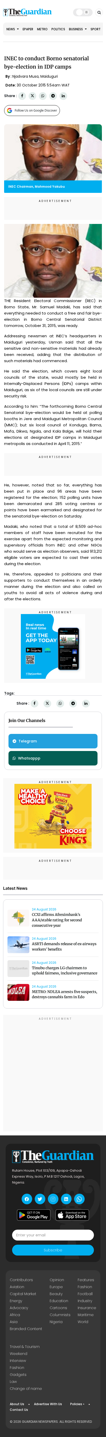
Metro (42, 29)
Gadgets (18, 1374)
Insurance (87, 1307)
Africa (15, 1314)
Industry (85, 1300)
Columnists (60, 1314)
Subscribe (53, 1250)
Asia (13, 1321)
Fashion (85, 1286)
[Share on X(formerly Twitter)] (32, 96)
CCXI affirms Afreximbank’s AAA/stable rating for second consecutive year (57, 920)
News (11, 29)
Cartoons (58, 1307)
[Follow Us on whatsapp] (79, 1199)
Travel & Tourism (25, 1346)
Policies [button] (76, 1404)
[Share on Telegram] (53, 96)
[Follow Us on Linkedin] (66, 1199)
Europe (56, 1286)
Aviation (17, 1286)
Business (76, 29)
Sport (96, 29)
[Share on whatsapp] (42, 96)
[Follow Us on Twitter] (40, 1199)
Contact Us (19, 1409)
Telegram (28, 741)
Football (85, 1293)
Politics (58, 29)
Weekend (18, 1353)
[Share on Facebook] (22, 96)
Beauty (56, 1293)
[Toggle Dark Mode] (82, 12)
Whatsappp (29, 758)
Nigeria (56, 1321)
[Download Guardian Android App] (33, 1214)
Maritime (86, 1314)
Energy (16, 1300)
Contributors (21, 1279)
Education (59, 1300)
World (83, 1321)
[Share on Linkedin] (63, 96)
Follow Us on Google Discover (36, 110)
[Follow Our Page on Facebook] (27, 1199)
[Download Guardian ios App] (72, 1214)
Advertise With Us (48, 1404)
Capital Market (23, 1293)
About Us (17, 1404)
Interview (18, 1360)
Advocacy (19, 1307)
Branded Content (26, 1328)
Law (13, 1381)
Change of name (26, 1388)
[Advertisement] (53, 1073)
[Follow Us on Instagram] (53, 1199)
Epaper (28, 29)
